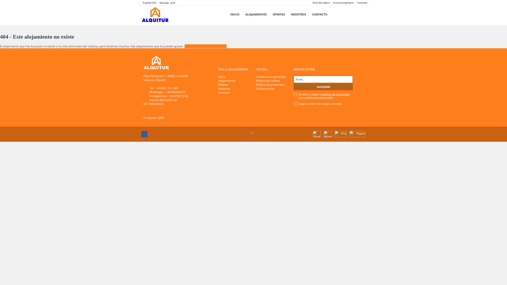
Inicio (234, 14)
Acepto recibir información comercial (319, 103)
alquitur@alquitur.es (163, 100)
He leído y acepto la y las (324, 96)
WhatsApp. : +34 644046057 (167, 92)
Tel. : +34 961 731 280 (163, 88)
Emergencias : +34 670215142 (168, 96)
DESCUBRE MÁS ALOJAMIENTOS (206, 46)
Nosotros (298, 14)
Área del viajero (321, 2)
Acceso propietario (343, 2)
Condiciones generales (271, 77)
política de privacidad (336, 94)
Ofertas (279, 14)
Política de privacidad (270, 84)
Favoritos (362, 2)
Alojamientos (256, 14)
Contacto (319, 14)
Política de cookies (268, 81)
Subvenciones (265, 88)
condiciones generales (318, 97)
